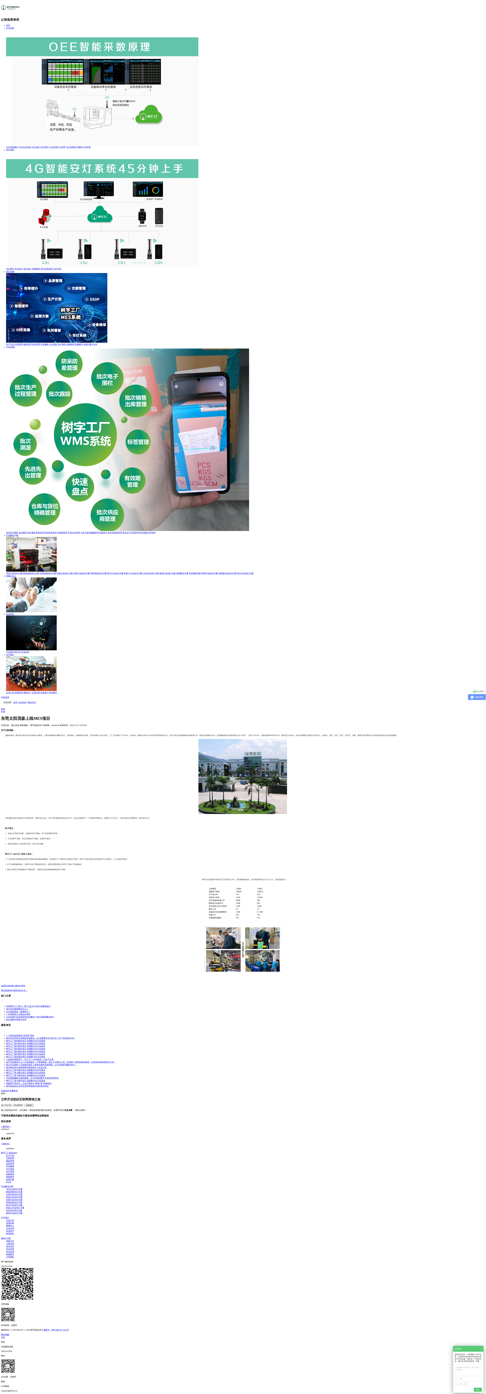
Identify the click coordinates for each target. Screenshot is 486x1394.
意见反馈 (10, 1252)
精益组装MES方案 (31, 573)
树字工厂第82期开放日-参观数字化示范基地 (25, 1051)
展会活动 (32, 702)
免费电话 (14, 1091)
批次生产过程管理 (131, 533)
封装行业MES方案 (81, 573)
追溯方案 (88, 344)
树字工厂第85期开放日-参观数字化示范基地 (25, 1046)
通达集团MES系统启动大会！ (14, 990)
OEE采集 (10, 28)
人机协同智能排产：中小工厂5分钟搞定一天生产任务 (30, 1059)
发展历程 (19, 693)
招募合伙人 (11, 576)
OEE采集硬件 (12, 147)
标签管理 (40, 533)
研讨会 (18, 652)
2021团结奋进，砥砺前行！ (18, 1012)
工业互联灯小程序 (57, 147)
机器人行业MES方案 (133, 573)
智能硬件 (79, 344)
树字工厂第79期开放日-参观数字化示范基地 (25, 1070)
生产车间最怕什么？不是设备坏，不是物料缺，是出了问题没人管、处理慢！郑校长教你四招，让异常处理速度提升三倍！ (60, 1062)
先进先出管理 (74, 533)
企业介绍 (10, 693)
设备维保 (70, 344)
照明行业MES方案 (209, 573)
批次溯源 (31, 533)
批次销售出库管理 (147, 533)
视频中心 (27, 693)
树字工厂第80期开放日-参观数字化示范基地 (25, 1057)
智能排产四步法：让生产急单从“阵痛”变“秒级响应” (29, 1083)
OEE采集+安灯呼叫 (40, 147)
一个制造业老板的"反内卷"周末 (20, 1035)
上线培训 (10, 1244)
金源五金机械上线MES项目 (13, 986)
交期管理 (19, 344)
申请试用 (5, 697)
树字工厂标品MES (9, 1153)
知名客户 (44, 693)
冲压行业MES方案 (14, 573)
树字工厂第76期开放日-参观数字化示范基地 (25, 1081)
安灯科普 (57, 269)
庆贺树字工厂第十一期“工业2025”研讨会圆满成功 (28, 1006)
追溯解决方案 (182, 573)
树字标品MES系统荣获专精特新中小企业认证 (26, 1067)
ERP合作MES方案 (151, 573)
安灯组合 (27, 269)
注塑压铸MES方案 (48, 573)
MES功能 (10, 271)
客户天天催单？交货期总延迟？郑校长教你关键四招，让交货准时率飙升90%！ (41, 1065)
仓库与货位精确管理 (89, 533)
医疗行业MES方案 (115, 573)
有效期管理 (62, 533)
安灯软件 (19, 269)
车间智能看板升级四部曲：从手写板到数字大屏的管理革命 (32, 1078)
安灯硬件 (10, 269)
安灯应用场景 (46, 269)
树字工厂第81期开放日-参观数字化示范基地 (25, 1054)
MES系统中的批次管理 (16, 1019)
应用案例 (36, 269)
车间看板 (44, 344)
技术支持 (10, 1246)
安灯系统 (10, 150)
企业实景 (36, 693)
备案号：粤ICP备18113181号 (56, 1330)
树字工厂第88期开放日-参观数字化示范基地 (25, 1041)
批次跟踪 (23, 533)
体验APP (10, 1241)
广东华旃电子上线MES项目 (18, 1014)
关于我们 (10, 655)
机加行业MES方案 (65, 573)
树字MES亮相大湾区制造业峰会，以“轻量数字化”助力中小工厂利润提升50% (40, 1038)
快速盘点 (103, 533)
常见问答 (10, 1249)
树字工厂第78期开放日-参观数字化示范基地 (25, 1073)
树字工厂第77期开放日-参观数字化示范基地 (25, 1075)
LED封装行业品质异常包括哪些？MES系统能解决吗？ (30, 1017)
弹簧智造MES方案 (98, 573)
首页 (8, 25)
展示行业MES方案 (245, 573)
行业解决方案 (12, 535)
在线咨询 (5, 1091)
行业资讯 (10, 652)
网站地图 (5, 1335)
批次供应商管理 (115, 533)
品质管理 (36, 344)
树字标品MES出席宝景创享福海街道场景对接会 (27, 1086)
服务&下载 (6, 1238)
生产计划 (10, 344)
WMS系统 (10, 347)
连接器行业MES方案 (227, 573)
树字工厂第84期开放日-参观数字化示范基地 (25, 1049)
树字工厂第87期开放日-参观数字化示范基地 (25, 1043)
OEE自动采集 (25, 147)
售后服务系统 (195, 573)
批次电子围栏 (12, 533)
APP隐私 (10, 1257)
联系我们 (53, 693)
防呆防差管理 (51, 533)
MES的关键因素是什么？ (17, 1009)
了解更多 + (6, 1127)
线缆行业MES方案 (167, 573)
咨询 (3, 1337)
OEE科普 (87, 147)
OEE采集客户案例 (74, 147)
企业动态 (10, 614)
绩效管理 (27, 344)
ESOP (94, 344)
